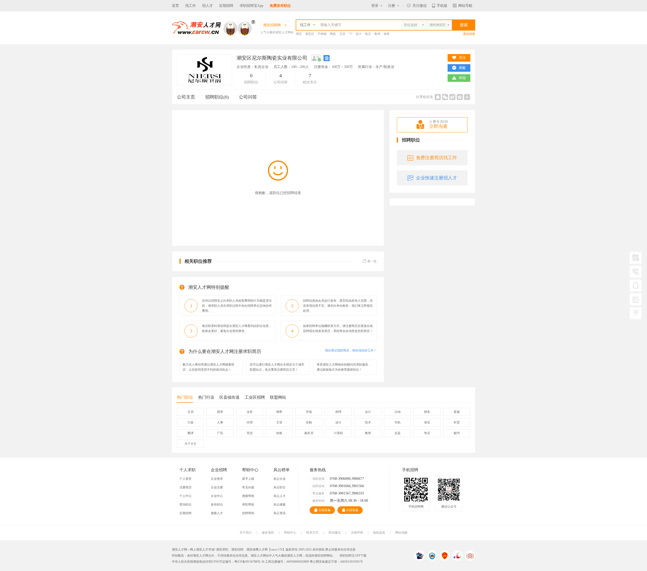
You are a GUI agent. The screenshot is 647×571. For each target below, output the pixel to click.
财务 (427, 412)
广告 (220, 433)
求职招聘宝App (251, 6)
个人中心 (185, 496)
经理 (250, 422)
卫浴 (342, 34)
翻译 (191, 433)
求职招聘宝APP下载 (352, 555)
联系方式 (312, 532)
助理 (338, 412)
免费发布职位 (280, 6)
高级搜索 (469, 34)
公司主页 (186, 97)
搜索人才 (217, 513)
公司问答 (248, 97)
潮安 (299, 34)
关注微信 (419, 6)
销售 (387, 34)
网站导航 (465, 6)
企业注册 (217, 487)
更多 (190, 443)
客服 (457, 412)
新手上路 (248, 479)
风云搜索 (279, 504)
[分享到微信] (445, 97)
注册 (391, 6)
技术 (368, 422)
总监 (398, 433)
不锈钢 (322, 34)
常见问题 (248, 487)
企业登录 (217, 479)
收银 (279, 433)
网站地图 (401, 532)
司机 (398, 422)
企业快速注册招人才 (436, 177)
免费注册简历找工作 (436, 157)
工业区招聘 (255, 397)
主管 (279, 422)
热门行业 (206, 397)
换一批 (372, 261)
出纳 (398, 412)
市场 (309, 412)
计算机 (338, 433)
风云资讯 (279, 513)
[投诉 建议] (635, 301)
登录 (374, 6)
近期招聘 (226, 6)
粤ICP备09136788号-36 (249, 561)
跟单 (220, 412)
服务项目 (268, 532)
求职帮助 (248, 504)
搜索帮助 (248, 496)
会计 (368, 412)
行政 (191, 422)
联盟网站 (278, 397)
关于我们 (246, 532)
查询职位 (185, 504)
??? (350, 34)
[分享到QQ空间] (460, 97)
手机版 (442, 6)
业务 (250, 412)
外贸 (457, 422)
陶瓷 (333, 34)
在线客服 (324, 510)
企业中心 (217, 496)
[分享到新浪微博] (452, 97)
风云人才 (279, 496)
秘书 (457, 433)
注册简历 (185, 487)
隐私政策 (379, 532)
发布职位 (217, 504)
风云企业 (279, 479)
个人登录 (185, 479)
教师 (377, 34)
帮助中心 (290, 532)
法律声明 (357, 532)
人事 (220, 422)
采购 (309, 422)
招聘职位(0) (217, 97)
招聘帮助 (248, 513)
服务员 (308, 433)
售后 (427, 433)
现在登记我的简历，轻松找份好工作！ (351, 350)
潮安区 (309, 34)
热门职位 (185, 397)
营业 (250, 433)
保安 (427, 422)
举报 (462, 78)
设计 (359, 34)
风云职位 (279, 487)
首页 (175, 6)
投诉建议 (335, 532)
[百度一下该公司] (327, 58)
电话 (368, 34)
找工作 (190, 6)
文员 (191, 412)
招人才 (207, 6)
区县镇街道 (229, 397)
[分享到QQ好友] (438, 97)
